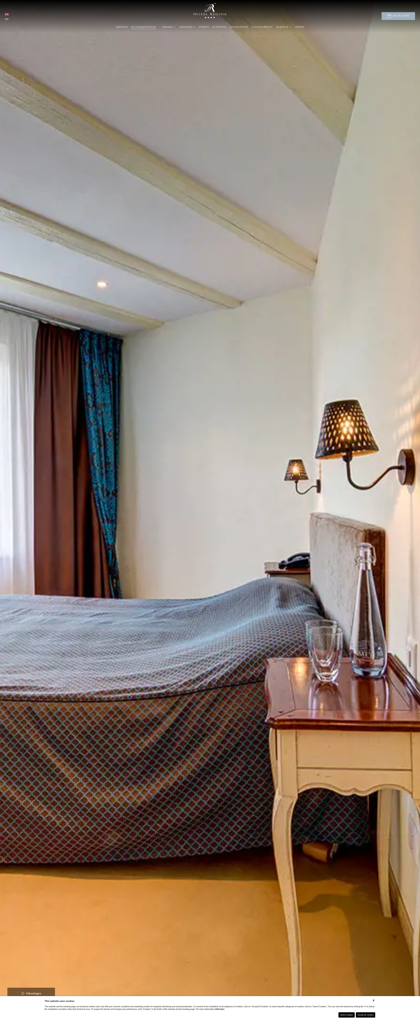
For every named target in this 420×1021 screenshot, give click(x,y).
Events (204, 27)
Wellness (185, 27)
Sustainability (262, 27)
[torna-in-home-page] (210, 11)
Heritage (282, 27)
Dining (167, 27)
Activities (219, 27)
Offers (299, 27)
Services (122, 27)
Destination (239, 27)
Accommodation (143, 27)
